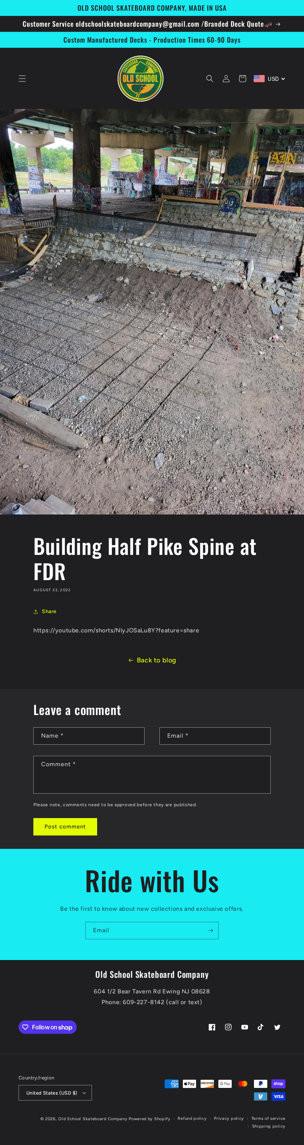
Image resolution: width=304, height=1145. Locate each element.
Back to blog (156, 660)
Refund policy (192, 1118)
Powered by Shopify (150, 1118)
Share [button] (49, 611)
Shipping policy (269, 1126)
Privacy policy (229, 1118)
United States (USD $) (51, 1093)
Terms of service (268, 1118)
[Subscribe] (210, 930)
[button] (22, 78)
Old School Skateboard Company (92, 1118)
